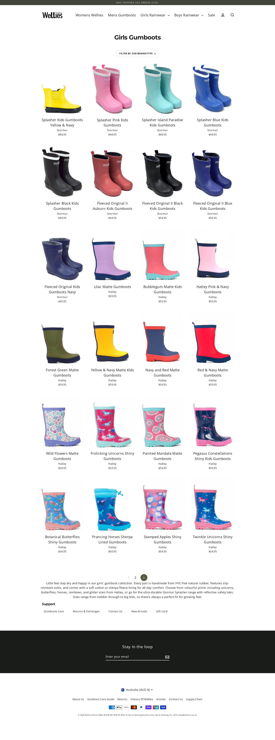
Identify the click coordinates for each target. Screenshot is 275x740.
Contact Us (116, 611)
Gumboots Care (54, 611)
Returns (122, 699)
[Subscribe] (166, 657)
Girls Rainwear (153, 15)
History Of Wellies (142, 699)
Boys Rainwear (187, 15)
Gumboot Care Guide (100, 699)
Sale (211, 15)
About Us (78, 699)
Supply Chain (194, 699)
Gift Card (161, 611)
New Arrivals (139, 611)
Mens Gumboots (122, 15)
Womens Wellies (89, 15)
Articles (161, 699)
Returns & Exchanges (86, 611)
